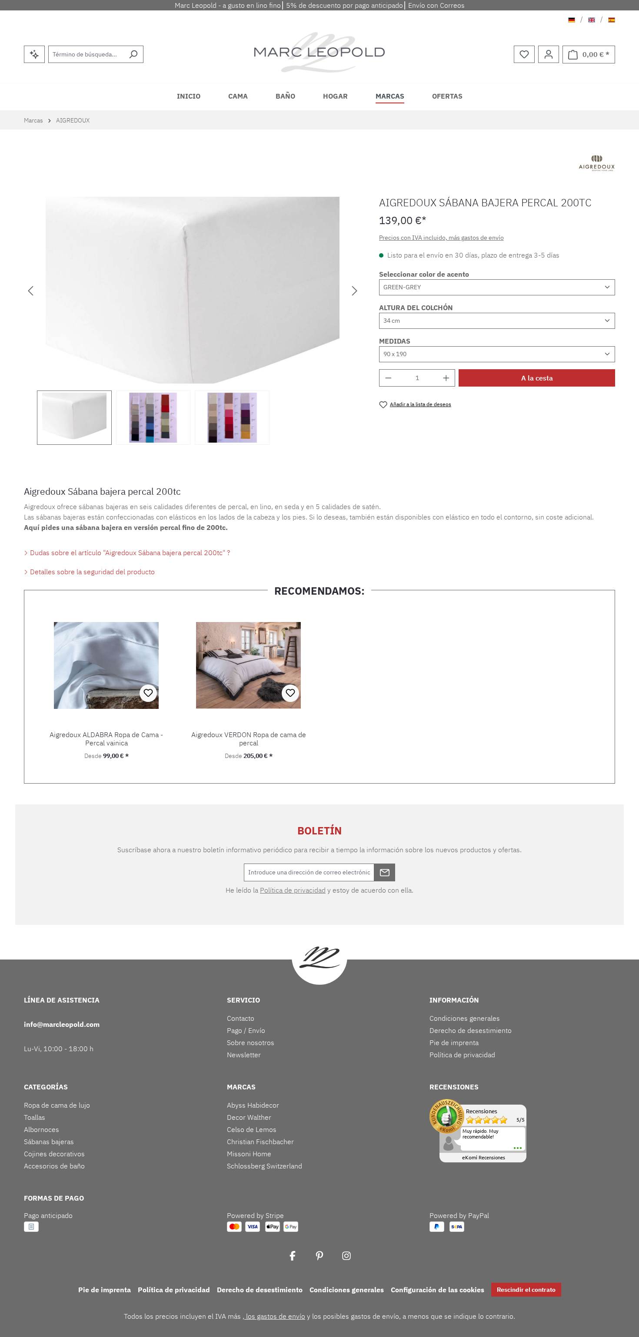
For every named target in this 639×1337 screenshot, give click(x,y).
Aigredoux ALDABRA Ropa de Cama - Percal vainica (106, 739)
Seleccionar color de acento (424, 274)
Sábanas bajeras (49, 1141)
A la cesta (537, 378)
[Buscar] (133, 54)
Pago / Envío (246, 1030)
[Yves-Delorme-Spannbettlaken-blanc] (192, 290)
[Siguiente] (354, 290)
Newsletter (244, 1054)
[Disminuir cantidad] (388, 378)
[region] (192, 321)
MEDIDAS (394, 341)
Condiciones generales (464, 1018)
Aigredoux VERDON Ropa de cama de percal (248, 739)
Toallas (34, 1117)
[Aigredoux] (597, 164)
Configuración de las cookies (437, 1289)
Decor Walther (249, 1117)
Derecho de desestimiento (470, 1030)
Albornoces (41, 1129)
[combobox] (85, 54)
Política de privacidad (293, 890)
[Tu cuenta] (548, 54)
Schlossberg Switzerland (264, 1166)
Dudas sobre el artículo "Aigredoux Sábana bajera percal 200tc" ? (129, 552)
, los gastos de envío (274, 1316)
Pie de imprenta (454, 1042)
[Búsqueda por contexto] (34, 54)
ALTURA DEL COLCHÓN (416, 307)
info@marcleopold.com (62, 1024)
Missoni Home (249, 1153)
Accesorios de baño (54, 1166)
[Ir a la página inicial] (320, 52)
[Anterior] (30, 290)
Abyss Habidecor (253, 1105)
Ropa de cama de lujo (57, 1105)
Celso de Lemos (251, 1129)
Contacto (240, 1018)
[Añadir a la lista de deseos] (148, 693)
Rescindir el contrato (526, 1290)
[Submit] (384, 872)
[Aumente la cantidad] (446, 378)
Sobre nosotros (250, 1042)
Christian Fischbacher (260, 1141)
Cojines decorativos (54, 1153)
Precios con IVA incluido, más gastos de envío (441, 238)
